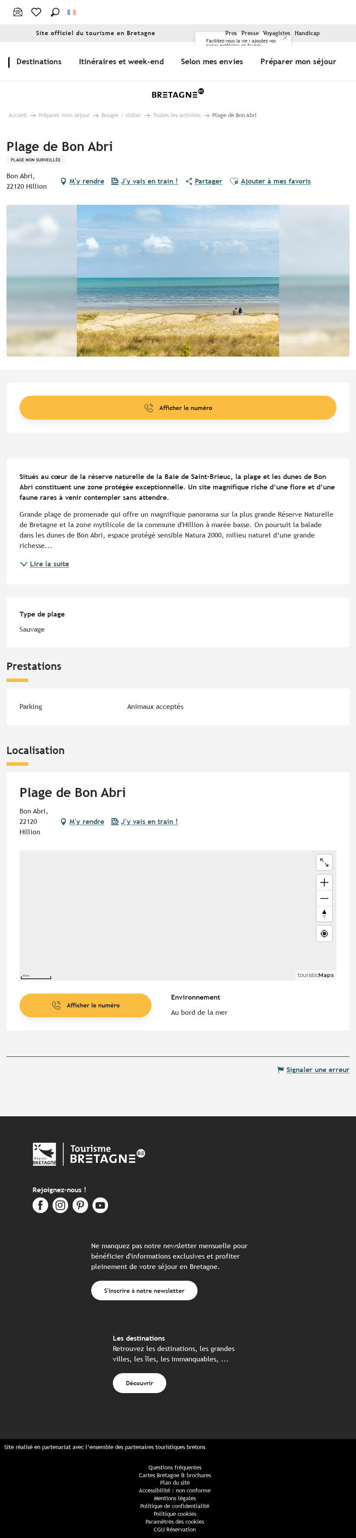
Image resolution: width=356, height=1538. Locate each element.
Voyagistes (276, 33)
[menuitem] (41, 61)
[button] (55, 12)
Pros (231, 33)
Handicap (307, 33)
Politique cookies (175, 1514)
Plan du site (175, 1482)
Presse (250, 33)
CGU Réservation (175, 1529)
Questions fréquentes (174, 1467)
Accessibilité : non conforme (175, 1490)
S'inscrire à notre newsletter (144, 1290)
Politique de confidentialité (174, 1506)
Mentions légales (175, 1498)
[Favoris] (37, 12)
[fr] (72, 12)
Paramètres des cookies (174, 1521)
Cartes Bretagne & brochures (175, 1475)
